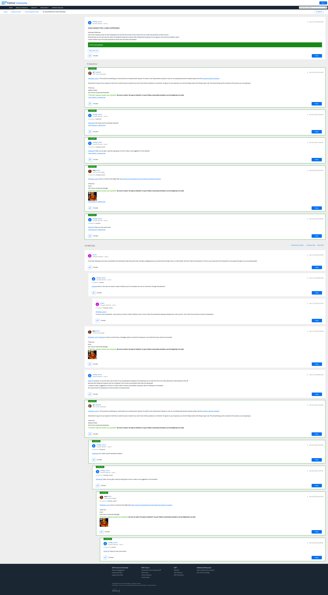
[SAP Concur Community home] (8, 3)
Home (5, 12)
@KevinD (91, 227)
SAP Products (178, 572)
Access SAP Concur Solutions (150, 570)
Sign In (323, 3)
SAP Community (179, 575)
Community (21, 3)
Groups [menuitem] (33, 7)
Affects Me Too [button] (93, 50)
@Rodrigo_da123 (93, 78)
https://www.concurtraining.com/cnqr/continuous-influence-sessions (140, 179)
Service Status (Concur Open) (205, 570)
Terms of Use (122, 585)
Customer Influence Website (210, 78)
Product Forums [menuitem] (21, 7)
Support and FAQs (117, 575)
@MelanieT (91, 123)
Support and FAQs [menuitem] (57, 7)
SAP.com (176, 570)
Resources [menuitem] (43, 7)
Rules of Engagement (118, 570)
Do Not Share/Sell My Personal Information (136, 585)
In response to (94, 119)
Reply (317, 55)
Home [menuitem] (10, 7)
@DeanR (94, 286)
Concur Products (146, 575)
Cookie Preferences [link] (151, 585)
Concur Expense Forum (32, 12)
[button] (307, 21)
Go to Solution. (98, 45)
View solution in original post (96, 97)
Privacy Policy (115, 585)
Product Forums (16, 12)
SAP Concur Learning (203, 572)
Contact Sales (145, 577)
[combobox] (313, 7)
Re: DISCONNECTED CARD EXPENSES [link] (54, 12)
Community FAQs (117, 572)
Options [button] (319, 11)
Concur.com (144, 572)
